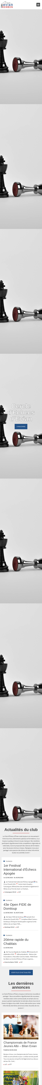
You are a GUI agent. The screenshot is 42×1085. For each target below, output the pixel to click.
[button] (38, 5)
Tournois (8, 861)
